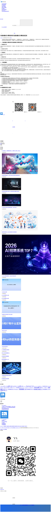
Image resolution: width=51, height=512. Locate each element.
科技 (10, 37)
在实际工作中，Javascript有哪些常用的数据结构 (8, 407)
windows (36, 386)
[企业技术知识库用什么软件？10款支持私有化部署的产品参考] (11, 189)
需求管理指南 (4, 423)
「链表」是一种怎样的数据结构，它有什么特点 (8, 406)
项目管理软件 (46, 389)
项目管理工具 (30, 389)
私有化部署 (38, 387)
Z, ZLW (1, 37)
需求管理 (6, 389)
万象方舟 (26, 426)
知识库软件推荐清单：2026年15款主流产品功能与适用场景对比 (11, 175)
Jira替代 (10, 386)
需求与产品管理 (4, 7)
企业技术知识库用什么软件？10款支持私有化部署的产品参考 (10, 191)
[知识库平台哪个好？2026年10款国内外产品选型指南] (20, 230)
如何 (12, 387)
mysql (24, 386)
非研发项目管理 (4, 3)
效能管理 (13, 426)
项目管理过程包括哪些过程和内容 (6, 375)
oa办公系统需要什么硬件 (5, 298)
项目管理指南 (4, 424)
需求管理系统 (17, 389)
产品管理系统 (40, 386)
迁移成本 (46, 387)
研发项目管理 (4, 4)
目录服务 (23, 426)
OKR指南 (3, 422)
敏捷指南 (3, 420)
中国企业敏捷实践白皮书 (5, 11)
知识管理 (3, 8)
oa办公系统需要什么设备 (5, 295)
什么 (6, 387)
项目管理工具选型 (38, 389)
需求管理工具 (11, 389)
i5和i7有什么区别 (4, 330)
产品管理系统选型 (45, 386)
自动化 (21, 426)
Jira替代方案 (3, 5)
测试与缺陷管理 (4, 9)
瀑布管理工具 (19, 387)
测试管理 (15, 426)
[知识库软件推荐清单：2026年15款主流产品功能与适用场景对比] (20, 173)
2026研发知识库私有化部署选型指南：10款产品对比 (9, 207)
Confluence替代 (3, 386)
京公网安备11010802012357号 (10, 427)
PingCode (30, 386)
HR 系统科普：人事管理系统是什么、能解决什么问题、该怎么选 (11, 150)
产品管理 (7, 426)
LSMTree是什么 (4, 405)
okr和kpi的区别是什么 (5, 346)
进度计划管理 (4, 6)
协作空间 (18, 426)
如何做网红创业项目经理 (5, 378)
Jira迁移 (20, 386)
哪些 (9, 387)
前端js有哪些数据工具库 (5, 408)
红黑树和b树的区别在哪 (5, 409)
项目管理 (23, 389)
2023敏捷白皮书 (4, 419)
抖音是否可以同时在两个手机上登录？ (7, 314)
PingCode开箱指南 (4, 421)
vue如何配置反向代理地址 (5, 349)
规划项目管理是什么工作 (5, 359)
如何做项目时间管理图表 (5, 356)
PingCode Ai (3, 10)
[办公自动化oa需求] (11, 290)
